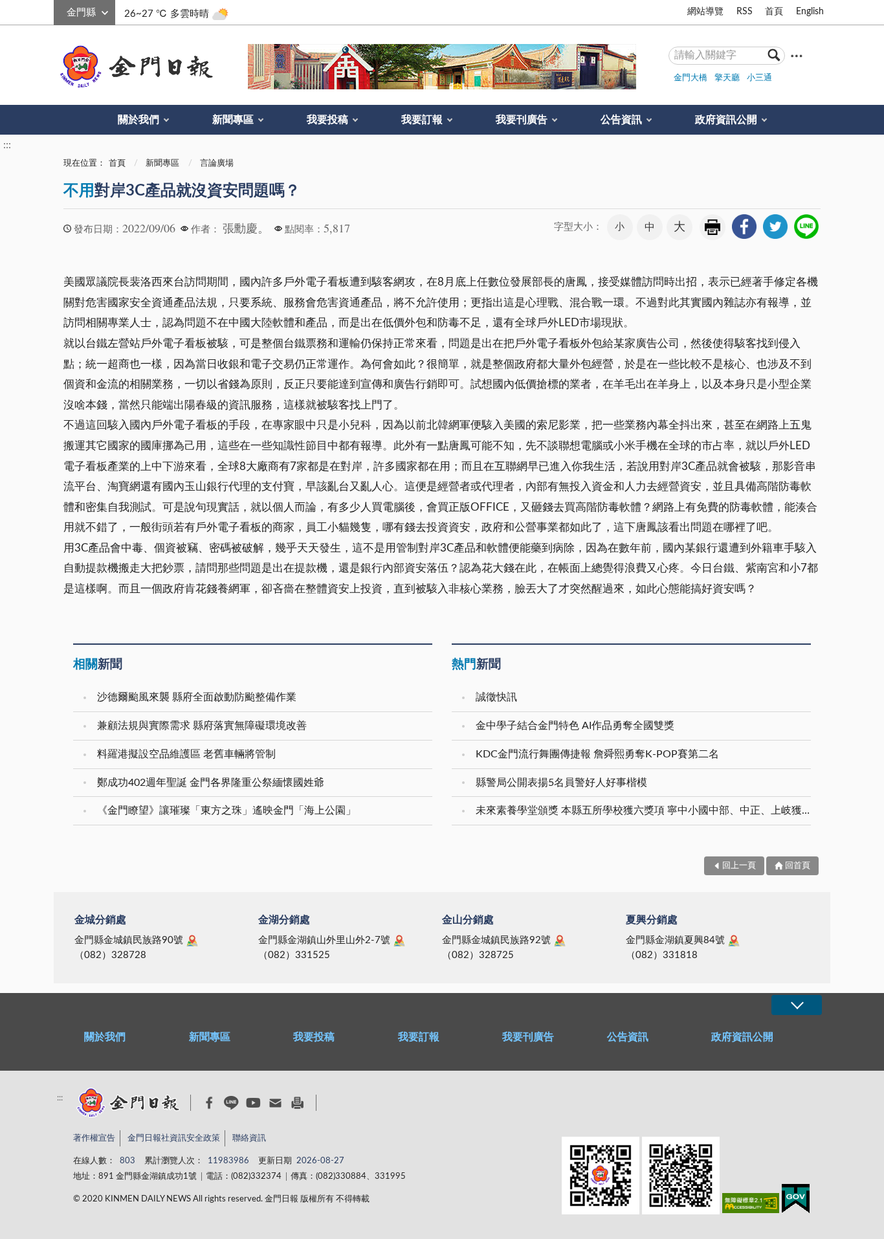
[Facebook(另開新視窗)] (209, 1103)
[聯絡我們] (275, 1103)
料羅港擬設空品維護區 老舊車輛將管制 (186, 754)
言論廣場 (217, 163)
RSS (744, 11)
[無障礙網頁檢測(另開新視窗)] (750, 1205)
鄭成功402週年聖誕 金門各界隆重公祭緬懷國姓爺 (210, 782)
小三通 (759, 78)
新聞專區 (233, 120)
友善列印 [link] (712, 227)
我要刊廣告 (521, 120)
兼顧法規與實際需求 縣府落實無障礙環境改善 (202, 725)
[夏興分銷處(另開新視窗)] (733, 940)
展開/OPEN (796, 1005)
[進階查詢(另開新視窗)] (796, 55)
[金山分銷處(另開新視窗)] (559, 940)
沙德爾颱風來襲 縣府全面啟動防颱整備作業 (196, 697)
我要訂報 (422, 120)
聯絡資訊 (249, 1138)
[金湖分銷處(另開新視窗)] (399, 940)
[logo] (134, 66)
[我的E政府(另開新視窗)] (796, 1201)
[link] (744, 226)
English (810, 11)
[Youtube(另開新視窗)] (253, 1103)
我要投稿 (327, 120)
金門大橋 (690, 78)
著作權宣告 (94, 1138)
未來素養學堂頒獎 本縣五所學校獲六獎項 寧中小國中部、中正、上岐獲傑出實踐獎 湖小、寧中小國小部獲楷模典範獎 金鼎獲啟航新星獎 (645, 810)
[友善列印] (297, 1103)
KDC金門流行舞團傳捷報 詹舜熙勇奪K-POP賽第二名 (597, 754)
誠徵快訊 (496, 697)
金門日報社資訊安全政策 (173, 1138)
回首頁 (797, 866)
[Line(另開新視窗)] (231, 1103)
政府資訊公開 (726, 120)
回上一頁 (739, 866)
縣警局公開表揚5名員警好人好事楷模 (561, 782)
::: (61, 10)
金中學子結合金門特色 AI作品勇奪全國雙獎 (575, 725)
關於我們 (138, 120)
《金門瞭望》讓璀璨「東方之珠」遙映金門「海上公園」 (226, 810)
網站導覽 (705, 11)
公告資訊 (621, 120)
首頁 (774, 11)
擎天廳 (727, 78)
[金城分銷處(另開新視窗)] (192, 940)
